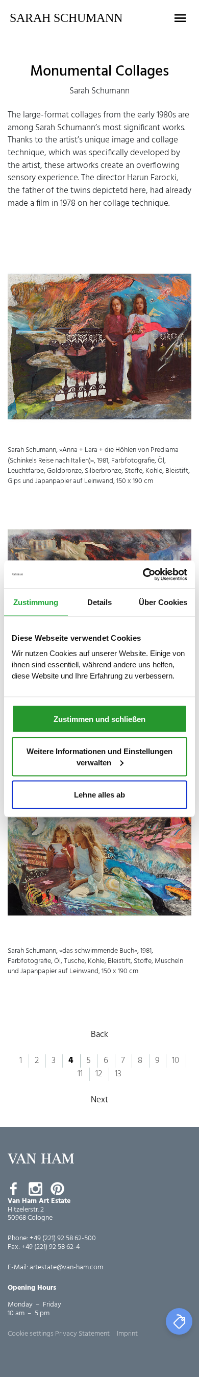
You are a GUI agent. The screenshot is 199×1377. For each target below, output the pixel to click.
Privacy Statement (82, 1334)
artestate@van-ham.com (66, 1267)
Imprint (127, 1334)
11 (80, 1074)
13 (118, 1074)
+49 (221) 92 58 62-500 (63, 1238)
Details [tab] (99, 602)
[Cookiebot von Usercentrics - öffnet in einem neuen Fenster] (143, 574)
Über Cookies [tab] (163, 602)
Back (99, 1035)
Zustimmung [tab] (35, 602)
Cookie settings (31, 1334)
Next (99, 1100)
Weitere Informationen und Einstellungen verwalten (99, 756)
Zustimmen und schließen (99, 718)
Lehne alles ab (99, 794)
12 (98, 1074)
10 (175, 1061)
